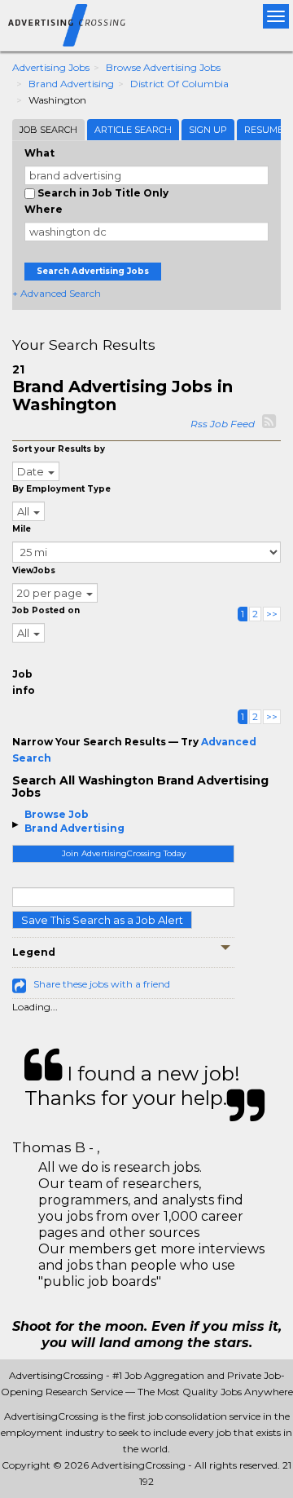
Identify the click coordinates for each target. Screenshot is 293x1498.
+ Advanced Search (56, 293)
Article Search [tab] (133, 129)
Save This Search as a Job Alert (102, 919)
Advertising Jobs (51, 67)
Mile (21, 529)
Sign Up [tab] (208, 129)
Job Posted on (46, 610)
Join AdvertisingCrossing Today (124, 853)
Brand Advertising (71, 83)
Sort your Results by (58, 449)
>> (272, 614)
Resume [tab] (263, 129)
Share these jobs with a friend (101, 984)
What (39, 153)
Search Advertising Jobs (93, 271)
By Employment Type (61, 489)
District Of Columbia (179, 83)
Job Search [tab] (48, 129)
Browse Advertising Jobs (163, 67)
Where (43, 209)
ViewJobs (33, 570)
